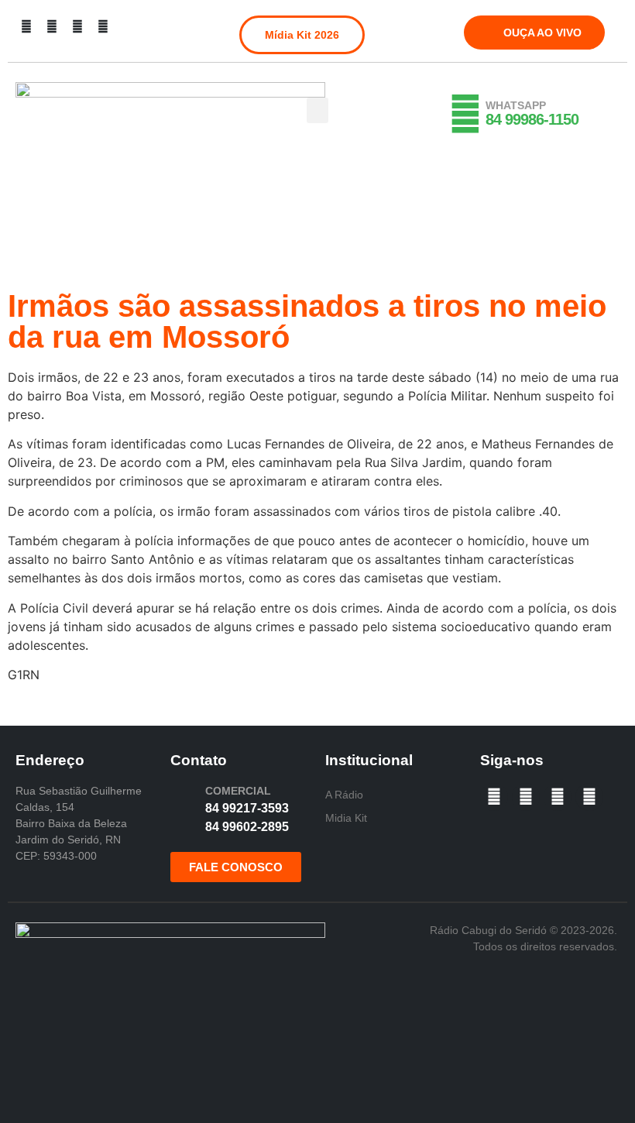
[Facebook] (26, 26)
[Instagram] (52, 26)
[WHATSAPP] (465, 114)
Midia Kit (346, 818)
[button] (317, 110)
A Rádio (344, 794)
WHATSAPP (516, 105)
